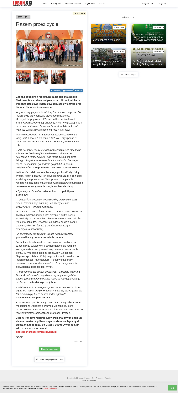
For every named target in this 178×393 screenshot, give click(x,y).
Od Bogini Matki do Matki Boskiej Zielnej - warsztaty (147, 63)
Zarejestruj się (147, 4)
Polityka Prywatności (85, 378)
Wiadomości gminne (73, 4)
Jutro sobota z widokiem (106, 40)
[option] (23, 76)
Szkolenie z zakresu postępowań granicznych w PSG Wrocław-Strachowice (148, 37)
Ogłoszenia (90, 4)
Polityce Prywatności (50, 388)
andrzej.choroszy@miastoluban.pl (36, 331)
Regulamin (71, 378)
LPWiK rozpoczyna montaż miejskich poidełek (108, 63)
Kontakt (102, 4)
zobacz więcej (129, 74)
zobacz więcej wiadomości (50, 359)
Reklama (99, 378)
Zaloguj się (161, 4)
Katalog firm (56, 4)
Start (45, 4)
